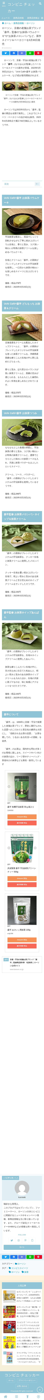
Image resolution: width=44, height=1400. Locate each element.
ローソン (31, 23)
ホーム (7, 23)
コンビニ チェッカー (21, 7)
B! (22, 53)
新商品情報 (18, 18)
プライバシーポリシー (27, 1380)
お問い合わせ (22, 1386)
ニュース (5, 18)
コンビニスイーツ (19, 1268)
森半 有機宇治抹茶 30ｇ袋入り (20, 807)
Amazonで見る (22, 817)
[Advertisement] (22, 154)
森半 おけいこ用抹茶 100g (18, 930)
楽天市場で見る (22, 823)
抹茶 (26, 1272)
